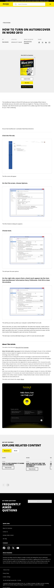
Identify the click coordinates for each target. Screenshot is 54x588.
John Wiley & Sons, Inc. (20, 583)
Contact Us (5, 531)
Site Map (5, 538)
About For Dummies (7, 528)
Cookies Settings (6, 576)
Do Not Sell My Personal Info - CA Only (12, 580)
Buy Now (27, 82)
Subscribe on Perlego (27, 86)
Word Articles (6, 22)
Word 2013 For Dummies (28, 42)
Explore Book (27, 79)
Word (22, 379)
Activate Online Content (8, 535)
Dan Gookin (5, 42)
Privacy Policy (6, 573)
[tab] (6, 450)
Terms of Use (6, 569)
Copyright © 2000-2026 (8, 583)
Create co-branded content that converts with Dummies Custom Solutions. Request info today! (27, 1)
